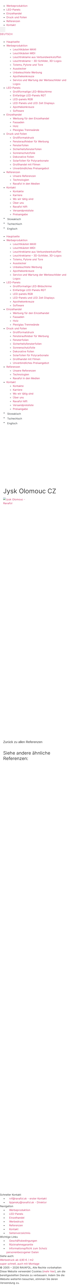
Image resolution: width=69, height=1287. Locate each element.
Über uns (18, 202)
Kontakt (11, 187)
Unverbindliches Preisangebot (31, 168)
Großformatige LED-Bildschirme (32, 91)
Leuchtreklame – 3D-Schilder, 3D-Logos (37, 60)
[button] (2, 29)
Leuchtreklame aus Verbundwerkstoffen (37, 57)
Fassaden (18, 122)
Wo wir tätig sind (23, 199)
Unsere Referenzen (24, 176)
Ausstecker (19, 68)
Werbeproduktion (16, 45)
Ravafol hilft (20, 206)
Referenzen (13, 172)
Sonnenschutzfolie (24, 153)
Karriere (17, 195)
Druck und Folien (16, 133)
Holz (15, 126)
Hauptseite (13, 41)
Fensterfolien (21, 145)
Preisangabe (20, 214)
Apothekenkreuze (23, 76)
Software (18, 110)
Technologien (21, 179)
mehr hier (49, 1271)
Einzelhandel (14, 114)
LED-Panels (13, 87)
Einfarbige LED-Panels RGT (29, 95)
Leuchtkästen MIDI (24, 53)
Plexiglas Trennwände (26, 130)
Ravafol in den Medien (26, 183)
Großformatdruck (23, 137)
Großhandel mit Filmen (26, 164)
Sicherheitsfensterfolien (27, 149)
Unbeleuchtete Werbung (27, 72)
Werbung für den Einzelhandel (31, 118)
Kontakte (18, 191)
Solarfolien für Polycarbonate (31, 160)
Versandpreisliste (23, 210)
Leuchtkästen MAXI (24, 49)
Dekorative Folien (23, 156)
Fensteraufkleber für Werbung (31, 141)
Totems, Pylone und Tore (28, 64)
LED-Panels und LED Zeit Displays (33, 103)
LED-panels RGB (23, 99)
